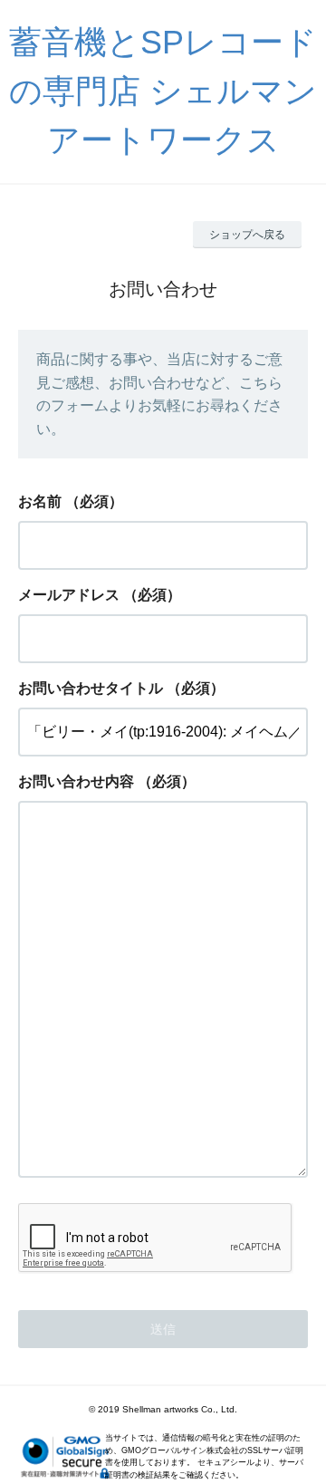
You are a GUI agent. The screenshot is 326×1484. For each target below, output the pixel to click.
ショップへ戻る (247, 234)
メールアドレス (69, 594)
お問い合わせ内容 (76, 781)
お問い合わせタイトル (90, 688)
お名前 (40, 501)
